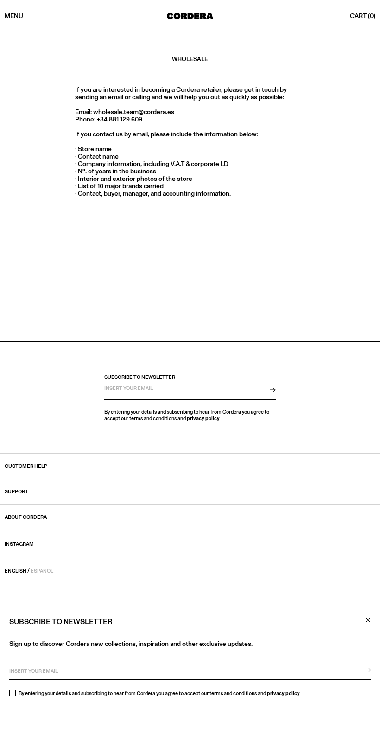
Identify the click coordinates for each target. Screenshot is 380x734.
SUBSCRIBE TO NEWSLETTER (139, 377)
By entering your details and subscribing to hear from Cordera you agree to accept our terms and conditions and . (159, 693)
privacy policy (283, 693)
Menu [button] (14, 16)
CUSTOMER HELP (26, 466)
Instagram (19, 544)
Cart (362, 16)
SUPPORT (16, 492)
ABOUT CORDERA (26, 517)
